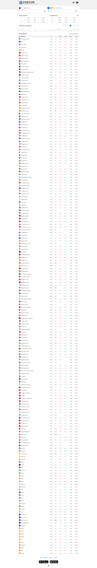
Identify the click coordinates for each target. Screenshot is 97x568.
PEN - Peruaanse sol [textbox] (57, 8)
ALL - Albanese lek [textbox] (25, 8)
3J (72, 25)
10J (74, 25)
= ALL (76, 36)
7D (65, 36)
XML (41, 557)
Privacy (50, 557)
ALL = (71, 36)
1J (70, 25)
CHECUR (29, 2)
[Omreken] (48, 8)
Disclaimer (45, 557)
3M (68, 25)
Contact (55, 557)
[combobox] (32, 8)
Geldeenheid (22, 36)
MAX (77, 25)
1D (63, 25)
